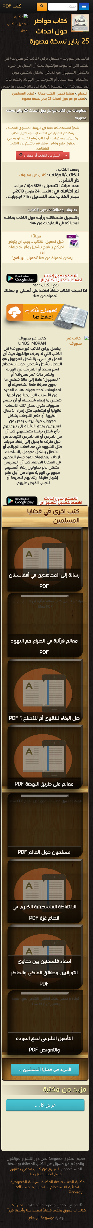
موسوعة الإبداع (41, 1218)
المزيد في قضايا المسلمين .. (45, 1069)
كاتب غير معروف (32, 175)
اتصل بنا (38, 1187)
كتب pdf (23, 1187)
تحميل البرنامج (25, 258)
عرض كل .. (45, 1105)
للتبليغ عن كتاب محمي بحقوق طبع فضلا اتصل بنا (36, 1171)
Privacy (76, 1192)
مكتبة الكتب (74, 1182)
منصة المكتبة (52, 1182)
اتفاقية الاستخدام (64, 1187)
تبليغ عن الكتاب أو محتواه (41, 156)
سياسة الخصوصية (24, 1182)
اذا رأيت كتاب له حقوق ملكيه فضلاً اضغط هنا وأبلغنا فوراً (46, 1208)
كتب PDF (12, 6)
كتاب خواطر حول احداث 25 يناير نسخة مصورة (53, 99)
